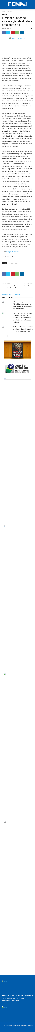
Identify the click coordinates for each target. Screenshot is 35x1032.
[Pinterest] (13, 32)
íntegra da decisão (13, 252)
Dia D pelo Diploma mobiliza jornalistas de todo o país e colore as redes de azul (23, 329)
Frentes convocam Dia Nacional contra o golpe (9, 287)
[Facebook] (4, 32)
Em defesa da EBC (13, 263)
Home (3, 11)
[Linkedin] (22, 32)
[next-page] (6, 336)
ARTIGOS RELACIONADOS (11, 294)
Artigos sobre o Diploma (25, 286)
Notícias (9, 11)
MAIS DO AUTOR (7, 297)
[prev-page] (3, 336)
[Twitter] (8, 32)
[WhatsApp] (17, 32)
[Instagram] (9, 992)
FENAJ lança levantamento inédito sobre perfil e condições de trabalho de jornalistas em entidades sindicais (22, 317)
